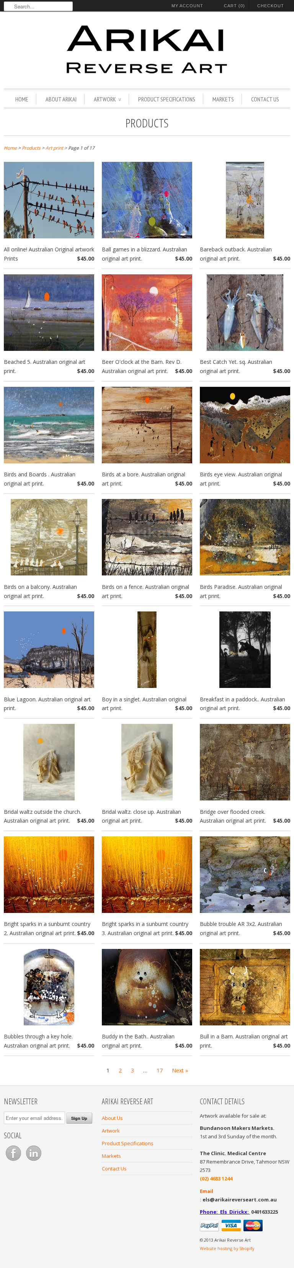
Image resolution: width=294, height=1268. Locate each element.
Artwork (107, 99)
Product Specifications (166, 99)
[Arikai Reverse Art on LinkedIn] (33, 1160)
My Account (187, 5)
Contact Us (265, 99)
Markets (223, 99)
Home (21, 99)
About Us (112, 1118)
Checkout (270, 5)
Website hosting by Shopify (227, 1248)
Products (147, 122)
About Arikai (61, 99)
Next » (180, 1070)
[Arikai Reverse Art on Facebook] (14, 1160)
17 (160, 1070)
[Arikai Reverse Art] (147, 51)
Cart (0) (234, 5)
